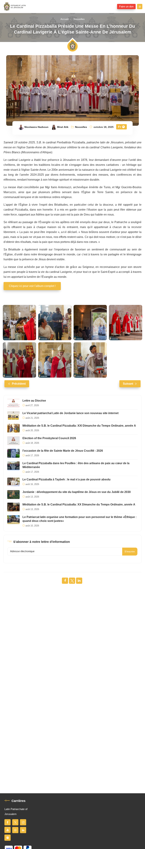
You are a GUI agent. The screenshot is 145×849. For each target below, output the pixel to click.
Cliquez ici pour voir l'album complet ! (32, 286)
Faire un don (126, 6)
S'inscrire (129, 551)
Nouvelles (79, 19)
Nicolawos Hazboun (36, 127)
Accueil (64, 19)
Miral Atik (62, 127)
